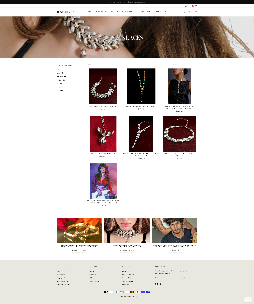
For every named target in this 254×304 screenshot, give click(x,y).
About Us (59, 271)
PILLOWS (60, 91)
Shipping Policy (61, 278)
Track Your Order (144, 12)
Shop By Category (125, 12)
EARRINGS (60, 73)
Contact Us (161, 12)
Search (91, 271)
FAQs (91, 278)
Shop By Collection (105, 12)
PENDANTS (61, 80)
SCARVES (60, 84)
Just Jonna (66, 12)
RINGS (59, 69)
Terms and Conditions (63, 284)
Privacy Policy (61, 275)
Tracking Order (94, 281)
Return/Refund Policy (63, 281)
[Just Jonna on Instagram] (156, 284)
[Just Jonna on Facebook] (161, 284)
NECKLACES (61, 76)
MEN (58, 87)
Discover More (79, 251)
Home (90, 12)
